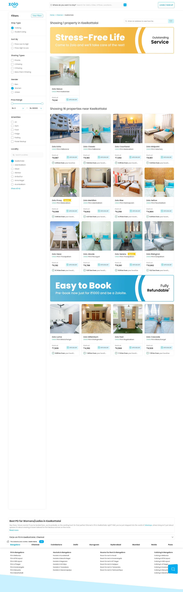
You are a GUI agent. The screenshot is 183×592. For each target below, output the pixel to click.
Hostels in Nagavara (60, 561)
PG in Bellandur (15, 556)
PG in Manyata (15, 570)
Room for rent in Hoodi (108, 556)
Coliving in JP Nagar (161, 564)
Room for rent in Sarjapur (109, 564)
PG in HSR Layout (16, 561)
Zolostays (148, 525)
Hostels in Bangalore (62, 552)
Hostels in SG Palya (60, 564)
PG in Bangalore (17, 552)
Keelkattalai (69, 15)
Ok (41, 542)
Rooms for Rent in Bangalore (112, 552)
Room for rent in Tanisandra (110, 567)
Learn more (32, 542)
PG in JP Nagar (15, 564)
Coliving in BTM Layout (162, 558)
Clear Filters (37, 16)
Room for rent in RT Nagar (109, 561)
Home (52, 15)
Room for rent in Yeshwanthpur (111, 570)
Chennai (59, 15)
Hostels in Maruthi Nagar (61, 558)
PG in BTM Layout (16, 558)
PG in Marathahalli (16, 573)
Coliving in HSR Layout (162, 561)
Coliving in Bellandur (161, 556)
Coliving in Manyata (161, 570)
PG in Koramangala (17, 567)
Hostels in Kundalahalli (61, 556)
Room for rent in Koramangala (111, 558)
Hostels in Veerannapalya (62, 570)
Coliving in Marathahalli (162, 573)
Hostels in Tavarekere (61, 567)
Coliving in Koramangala (163, 567)
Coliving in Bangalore (163, 552)
